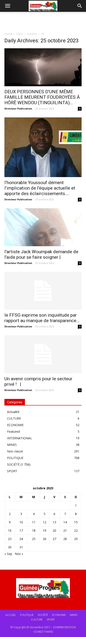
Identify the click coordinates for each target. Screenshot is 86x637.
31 (21, 547)
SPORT (12, 471)
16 (9, 530)
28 (65, 539)
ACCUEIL (10, 615)
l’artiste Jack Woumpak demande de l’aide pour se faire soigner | (41, 254)
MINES (12, 445)
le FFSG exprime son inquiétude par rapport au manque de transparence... (42, 317)
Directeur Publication (18, 108)
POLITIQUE (15, 458)
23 (9, 539)
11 (34, 522)
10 (21, 522)
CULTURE (14, 418)
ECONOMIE (15, 425)
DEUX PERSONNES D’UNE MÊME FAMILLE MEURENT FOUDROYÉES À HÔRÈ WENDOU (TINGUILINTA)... (42, 97)
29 (76, 539)
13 (54, 522)
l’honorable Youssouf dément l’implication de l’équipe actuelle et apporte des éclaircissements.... (39, 188)
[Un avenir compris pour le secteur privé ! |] (43, 354)
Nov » (19, 554)
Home (8, 34)
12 (44, 522)
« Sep (8, 554)
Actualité (13, 412)
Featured (13, 431)
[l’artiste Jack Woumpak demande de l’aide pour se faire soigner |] (43, 227)
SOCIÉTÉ (13, 464)
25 (34, 539)
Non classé (15, 451)
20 (54, 530)
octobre (32, 34)
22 (76, 530)
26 (44, 539)
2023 (19, 34)
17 (21, 530)
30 (9, 547)
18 (34, 530)
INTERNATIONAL (19, 438)
